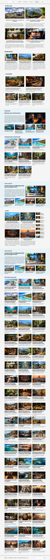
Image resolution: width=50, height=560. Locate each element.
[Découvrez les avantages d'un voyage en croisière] (9, 127)
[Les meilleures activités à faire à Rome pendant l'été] (27, 233)
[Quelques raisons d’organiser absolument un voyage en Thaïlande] (25, 461)
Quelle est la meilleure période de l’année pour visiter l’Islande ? (24, 453)
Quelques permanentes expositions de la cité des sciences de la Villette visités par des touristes (38, 481)
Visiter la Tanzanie (36, 424)
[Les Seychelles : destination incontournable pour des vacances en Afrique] (38, 530)
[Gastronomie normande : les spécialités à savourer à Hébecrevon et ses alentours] (38, 233)
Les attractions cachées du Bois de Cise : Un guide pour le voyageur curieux (40, 205)
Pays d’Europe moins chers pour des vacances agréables (11, 535)
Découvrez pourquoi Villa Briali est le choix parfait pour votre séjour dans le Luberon (39, 62)
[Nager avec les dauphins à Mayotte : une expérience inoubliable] (38, 236)
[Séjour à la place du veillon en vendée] (25, 502)
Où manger (31, 1)
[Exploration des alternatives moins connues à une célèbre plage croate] (30, 127)
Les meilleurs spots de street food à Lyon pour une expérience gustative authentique (11, 102)
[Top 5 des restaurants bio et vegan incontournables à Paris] (38, 96)
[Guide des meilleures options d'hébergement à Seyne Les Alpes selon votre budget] (25, 57)
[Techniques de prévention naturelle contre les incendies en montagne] (12, 216)
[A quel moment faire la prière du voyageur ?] (11, 475)
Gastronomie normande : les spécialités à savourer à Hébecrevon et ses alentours (42, 234)
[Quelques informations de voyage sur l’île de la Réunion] (25, 475)
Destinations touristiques (37, 2)
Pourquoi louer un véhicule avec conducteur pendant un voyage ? (42, 222)
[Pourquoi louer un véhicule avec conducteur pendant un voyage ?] (38, 221)
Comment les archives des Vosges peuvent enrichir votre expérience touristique (24, 161)
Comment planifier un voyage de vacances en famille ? (38, 439)
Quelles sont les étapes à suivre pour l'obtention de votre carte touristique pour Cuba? (38, 453)
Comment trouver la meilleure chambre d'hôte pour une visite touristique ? (11, 494)
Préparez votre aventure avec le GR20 (11, 508)
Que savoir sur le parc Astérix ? (24, 493)
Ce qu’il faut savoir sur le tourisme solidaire (37, 549)
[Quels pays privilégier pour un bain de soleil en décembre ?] (38, 516)
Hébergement (25, 1)
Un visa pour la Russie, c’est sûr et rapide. (24, 522)
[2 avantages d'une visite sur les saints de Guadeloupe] (11, 461)
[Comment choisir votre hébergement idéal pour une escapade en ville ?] (11, 57)
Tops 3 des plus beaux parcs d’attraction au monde (30, 205)
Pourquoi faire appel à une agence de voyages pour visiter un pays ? (42, 230)
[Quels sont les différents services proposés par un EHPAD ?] (27, 216)
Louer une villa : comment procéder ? (10, 439)
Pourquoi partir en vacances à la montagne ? (24, 425)
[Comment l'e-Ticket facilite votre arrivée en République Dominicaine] (35, 33)
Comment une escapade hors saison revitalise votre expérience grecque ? (10, 148)
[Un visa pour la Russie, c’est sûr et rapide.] (25, 516)
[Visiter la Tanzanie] (38, 420)
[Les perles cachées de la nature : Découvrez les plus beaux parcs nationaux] (25, 169)
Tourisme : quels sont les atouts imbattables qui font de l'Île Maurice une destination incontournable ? (11, 454)
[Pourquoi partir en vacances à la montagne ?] (25, 420)
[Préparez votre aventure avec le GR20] (11, 502)
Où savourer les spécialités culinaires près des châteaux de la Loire (24, 102)
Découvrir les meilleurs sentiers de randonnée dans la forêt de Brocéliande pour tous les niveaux (38, 162)
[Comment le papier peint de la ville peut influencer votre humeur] (12, 233)
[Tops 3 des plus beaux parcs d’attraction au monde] (30, 201)
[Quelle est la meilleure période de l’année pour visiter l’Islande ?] (25, 447)
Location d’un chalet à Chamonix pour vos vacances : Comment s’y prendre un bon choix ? (19, 131)
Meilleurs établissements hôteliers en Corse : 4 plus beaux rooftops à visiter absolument (42, 226)
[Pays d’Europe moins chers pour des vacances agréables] (11, 530)
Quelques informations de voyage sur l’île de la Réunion (24, 480)
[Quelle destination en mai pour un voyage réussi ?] (38, 142)
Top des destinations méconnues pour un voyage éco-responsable (11, 161)
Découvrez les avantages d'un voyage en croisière (9, 131)
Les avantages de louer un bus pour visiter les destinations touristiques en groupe (11, 175)
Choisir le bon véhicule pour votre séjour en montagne (15, 20)
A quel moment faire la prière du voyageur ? (11, 480)
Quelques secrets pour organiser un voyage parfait (42, 218)
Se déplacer (19, 1)
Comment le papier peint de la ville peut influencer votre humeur (12, 239)
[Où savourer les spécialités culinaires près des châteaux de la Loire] (25, 96)
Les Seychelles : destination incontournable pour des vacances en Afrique (37, 536)
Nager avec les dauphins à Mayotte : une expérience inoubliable (42, 237)
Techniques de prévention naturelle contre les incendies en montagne (12, 222)
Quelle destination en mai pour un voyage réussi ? (38, 147)
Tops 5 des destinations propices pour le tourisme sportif (24, 549)
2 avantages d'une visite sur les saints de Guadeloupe (11, 467)
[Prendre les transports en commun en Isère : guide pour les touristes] (25, 351)
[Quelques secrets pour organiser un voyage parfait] (38, 217)
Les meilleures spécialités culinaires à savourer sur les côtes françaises (13, 89)
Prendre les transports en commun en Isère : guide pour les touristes (35, 20)
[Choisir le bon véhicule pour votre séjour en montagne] (9, 201)
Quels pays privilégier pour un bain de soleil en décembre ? (38, 522)
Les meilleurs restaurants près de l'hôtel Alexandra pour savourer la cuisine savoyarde (34, 89)
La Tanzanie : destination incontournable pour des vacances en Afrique (37, 494)
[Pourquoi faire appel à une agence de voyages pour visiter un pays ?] (38, 229)
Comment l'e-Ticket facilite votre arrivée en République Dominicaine (35, 41)
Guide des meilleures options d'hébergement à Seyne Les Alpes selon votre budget (25, 62)
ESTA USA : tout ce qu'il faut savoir (12, 113)
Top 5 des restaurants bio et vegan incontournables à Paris (37, 102)
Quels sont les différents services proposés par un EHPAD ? (28, 222)
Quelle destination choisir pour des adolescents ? (24, 535)
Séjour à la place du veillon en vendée (24, 508)
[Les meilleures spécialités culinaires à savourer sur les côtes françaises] (14, 81)
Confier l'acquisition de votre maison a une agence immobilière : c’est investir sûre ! (11, 523)
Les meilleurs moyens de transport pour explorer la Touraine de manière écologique (15, 41)
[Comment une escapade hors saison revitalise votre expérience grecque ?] (11, 142)
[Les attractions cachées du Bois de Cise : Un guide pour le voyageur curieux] (40, 201)
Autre (42, 1)
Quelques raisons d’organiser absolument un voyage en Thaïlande (24, 467)
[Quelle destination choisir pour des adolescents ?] (25, 530)
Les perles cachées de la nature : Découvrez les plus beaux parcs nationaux (24, 175)
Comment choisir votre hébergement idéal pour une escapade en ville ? (11, 62)
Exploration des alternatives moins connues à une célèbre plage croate (30, 131)
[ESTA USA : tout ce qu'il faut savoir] (35, 118)
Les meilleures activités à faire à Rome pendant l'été (28, 239)
